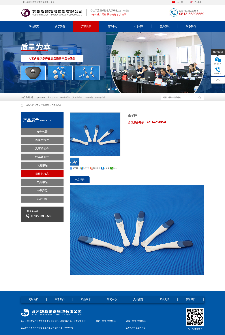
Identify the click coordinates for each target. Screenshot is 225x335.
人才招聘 (138, 26)
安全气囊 (41, 97)
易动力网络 (141, 328)
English (198, 2)
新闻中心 (112, 26)
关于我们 (60, 26)
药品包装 (42, 199)
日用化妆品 (100, 97)
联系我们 (191, 26)
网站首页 (34, 26)
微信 (115, 168)
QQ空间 (86, 168)
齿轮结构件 (53, 97)
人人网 (106, 168)
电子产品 (42, 190)
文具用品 (42, 182)
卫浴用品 (89, 97)
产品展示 (86, 26)
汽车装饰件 (77, 97)
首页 (36, 105)
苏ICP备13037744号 (64, 328)
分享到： (76, 168)
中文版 (180, 2)
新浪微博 (96, 168)
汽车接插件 (65, 97)
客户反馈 (165, 26)
